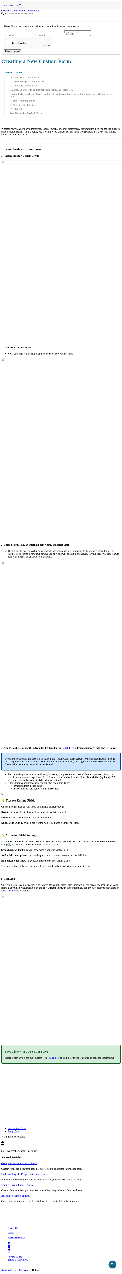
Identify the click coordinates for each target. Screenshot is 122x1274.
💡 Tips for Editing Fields (22, 101)
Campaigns (17, 10)
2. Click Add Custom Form (24, 86)
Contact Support (12, 51)
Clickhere (68, 748)
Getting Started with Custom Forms (19, 1163)
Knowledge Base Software (14, 1270)
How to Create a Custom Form (24, 77)
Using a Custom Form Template (17, 1185)
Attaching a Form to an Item (15, 1195)
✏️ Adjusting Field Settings (23, 105)
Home (6, 10)
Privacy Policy (15, 1256)
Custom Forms (33, 10)
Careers (11, 1233)
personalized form (17, 1128)
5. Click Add (17, 109)
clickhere (12, 890)
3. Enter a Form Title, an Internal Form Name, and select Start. (42, 90)
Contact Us (12, 5)
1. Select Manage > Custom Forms (27, 81)
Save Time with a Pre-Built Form (26, 113)
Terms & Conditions (18, 1259)
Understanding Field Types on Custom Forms (24, 1174)
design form (14, 1131)
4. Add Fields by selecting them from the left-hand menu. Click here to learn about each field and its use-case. (62, 95)
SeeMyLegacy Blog (16, 1237)
